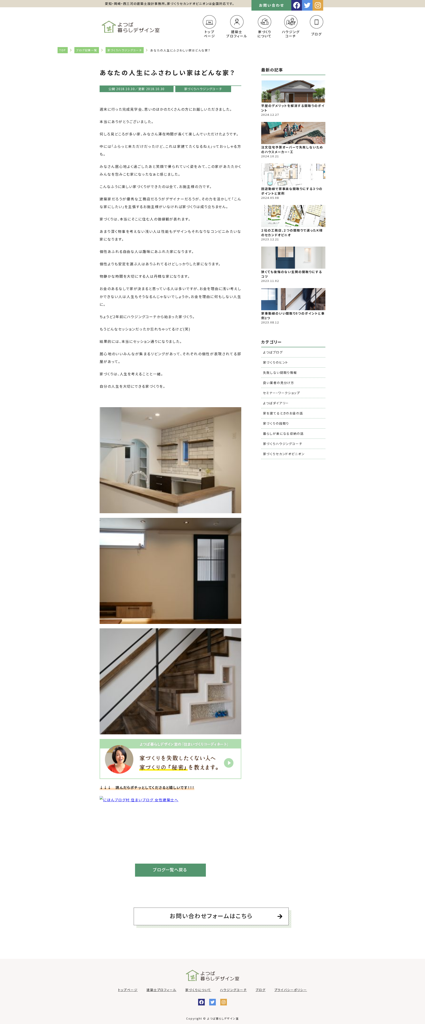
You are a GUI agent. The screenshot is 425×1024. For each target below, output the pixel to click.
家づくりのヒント (275, 362)
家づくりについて (264, 33)
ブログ (316, 34)
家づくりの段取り (276, 423)
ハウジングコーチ (291, 33)
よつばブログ (273, 352)
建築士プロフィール (236, 33)
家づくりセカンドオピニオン (284, 454)
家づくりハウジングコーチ (124, 50)
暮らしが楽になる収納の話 (283, 433)
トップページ (209, 33)
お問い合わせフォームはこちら (211, 916)
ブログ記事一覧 (86, 50)
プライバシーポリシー (290, 990)
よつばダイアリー (276, 403)
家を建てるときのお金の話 (283, 413)
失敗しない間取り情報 (280, 372)
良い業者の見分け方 (278, 382)
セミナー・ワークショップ (281, 393)
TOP (62, 50)
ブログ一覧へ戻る (170, 869)
